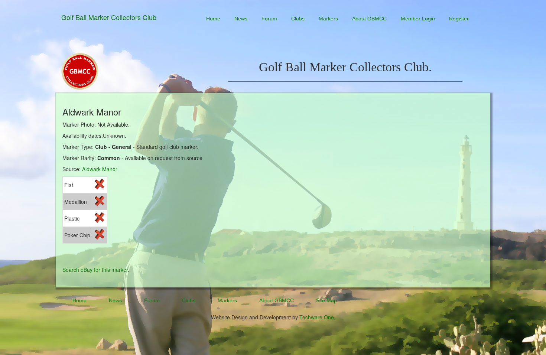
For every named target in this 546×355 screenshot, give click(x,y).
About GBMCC (369, 19)
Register (459, 19)
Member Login (418, 19)
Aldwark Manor (99, 169)
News (240, 19)
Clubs (298, 19)
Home (213, 19)
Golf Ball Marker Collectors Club (108, 17)
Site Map (326, 300)
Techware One (316, 317)
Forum (269, 19)
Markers (328, 19)
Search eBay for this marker (95, 269)
